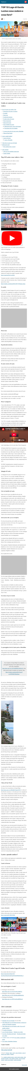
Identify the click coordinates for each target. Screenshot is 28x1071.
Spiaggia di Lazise (7, 122)
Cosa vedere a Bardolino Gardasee (9, 1041)
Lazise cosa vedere (8, 1060)
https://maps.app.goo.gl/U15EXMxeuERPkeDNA (13, 995)
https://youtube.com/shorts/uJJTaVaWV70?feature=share (13, 283)
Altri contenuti (5, 149)
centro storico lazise (18, 1057)
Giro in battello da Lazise (8, 124)
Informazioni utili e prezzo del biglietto (12, 126)
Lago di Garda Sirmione (7, 1032)
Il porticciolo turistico (7, 117)
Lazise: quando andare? (7, 136)
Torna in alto (24, 1065)
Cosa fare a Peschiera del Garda (9, 1034)
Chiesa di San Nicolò (7, 133)
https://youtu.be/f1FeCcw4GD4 (8, 275)
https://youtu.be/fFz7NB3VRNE (8, 915)
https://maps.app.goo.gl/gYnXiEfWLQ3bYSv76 (12, 668)
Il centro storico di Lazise (8, 119)
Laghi (13, 1052)
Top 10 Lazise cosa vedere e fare (9, 109)
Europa (7, 1052)
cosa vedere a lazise (13, 1058)
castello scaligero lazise (8, 1057)
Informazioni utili (6, 144)
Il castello (5, 113)
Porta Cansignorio (7, 120)
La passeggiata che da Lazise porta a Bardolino (13, 131)
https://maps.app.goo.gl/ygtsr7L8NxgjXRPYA (12, 991)
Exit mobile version (14, 1069)
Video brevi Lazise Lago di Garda (9, 143)
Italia (11, 1052)
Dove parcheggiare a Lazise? (9, 146)
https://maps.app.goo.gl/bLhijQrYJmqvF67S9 (11, 790)
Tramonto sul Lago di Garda (8, 1020)
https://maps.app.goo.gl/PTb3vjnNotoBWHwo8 (12, 999)
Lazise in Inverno (7, 138)
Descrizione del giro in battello (10, 128)
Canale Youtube (6, 153)
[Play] (12, 238)
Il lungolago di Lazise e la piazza (10, 111)
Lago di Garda (18, 1052)
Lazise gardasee (17, 1060)
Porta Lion (5, 115)
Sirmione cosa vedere (18, 1032)
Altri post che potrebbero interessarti (11, 151)
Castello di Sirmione (7, 1030)
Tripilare (12, 1054)
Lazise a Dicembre (8, 140)
